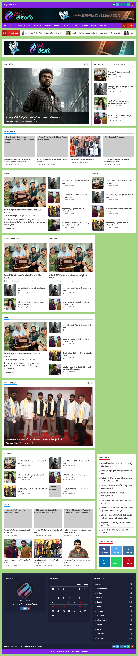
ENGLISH (103, 25)
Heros (66, 25)
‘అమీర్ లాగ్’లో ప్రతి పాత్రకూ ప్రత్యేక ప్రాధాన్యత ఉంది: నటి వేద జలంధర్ (69, 33)
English (99, 592)
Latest (11, 25)
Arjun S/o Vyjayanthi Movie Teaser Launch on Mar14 (52, 146)
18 (58, 606)
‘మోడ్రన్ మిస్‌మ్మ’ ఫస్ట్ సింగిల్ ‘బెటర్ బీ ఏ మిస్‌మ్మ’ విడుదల (54, 211)
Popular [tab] (120, 64)
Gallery (75, 25)
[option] (46, 96)
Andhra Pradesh (23, 25)
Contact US (25, 646)
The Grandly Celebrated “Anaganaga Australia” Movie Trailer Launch (19, 146)
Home (6, 646)
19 (64, 606)
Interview (100, 610)
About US (14, 646)
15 (80, 602)
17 (53, 606)
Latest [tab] (99, 64)
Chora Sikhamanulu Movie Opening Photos (48, 416)
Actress (85, 25)
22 (80, 606)
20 (69, 606)
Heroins (99, 601)
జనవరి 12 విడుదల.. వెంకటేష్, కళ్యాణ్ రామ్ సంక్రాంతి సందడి (100, 118)
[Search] (118, 26)
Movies (48, 25)
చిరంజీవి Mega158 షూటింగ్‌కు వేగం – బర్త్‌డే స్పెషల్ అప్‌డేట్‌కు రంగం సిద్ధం (54, 225)
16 (85, 602)
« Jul (52, 619)
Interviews (100, 615)
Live (130, 25)
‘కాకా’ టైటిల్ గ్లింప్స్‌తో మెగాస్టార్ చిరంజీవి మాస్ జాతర (100, 89)
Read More (10, 228)
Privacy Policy (37, 646)
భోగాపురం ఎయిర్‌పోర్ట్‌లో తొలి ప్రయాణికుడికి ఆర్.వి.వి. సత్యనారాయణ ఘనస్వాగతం (116, 516)
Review (99, 629)
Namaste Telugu (12, 121)
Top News (100, 638)
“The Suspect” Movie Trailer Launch (85, 146)
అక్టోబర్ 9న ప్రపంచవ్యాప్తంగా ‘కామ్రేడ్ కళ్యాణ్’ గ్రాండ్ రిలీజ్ (116, 524)
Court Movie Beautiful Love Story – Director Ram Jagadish (118, 146)
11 (58, 602)
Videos (94, 25)
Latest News (101, 620)
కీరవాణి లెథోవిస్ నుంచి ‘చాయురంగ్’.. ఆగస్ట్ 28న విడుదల (100, 74)
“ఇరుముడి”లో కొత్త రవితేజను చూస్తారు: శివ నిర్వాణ (55, 491)
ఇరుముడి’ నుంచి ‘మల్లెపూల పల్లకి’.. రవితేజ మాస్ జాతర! (116, 531)
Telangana (38, 25)
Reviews (57, 25)
